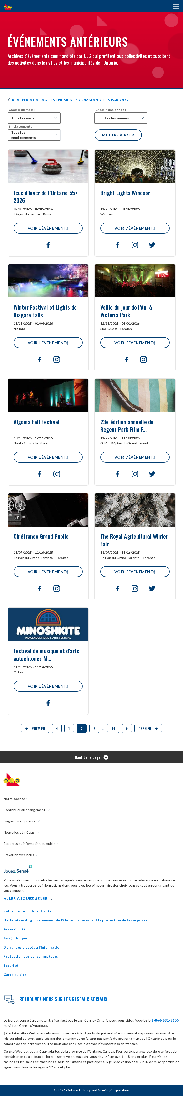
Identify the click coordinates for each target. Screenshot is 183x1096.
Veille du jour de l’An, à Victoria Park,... (126, 311)
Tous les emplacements (23, 135)
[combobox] (34, 118)
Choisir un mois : (22, 110)
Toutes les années (113, 118)
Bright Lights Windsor (125, 197)
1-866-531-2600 (164, 1020)
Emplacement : (20, 126)
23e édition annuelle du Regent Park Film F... (127, 426)
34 (113, 728)
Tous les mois (23, 118)
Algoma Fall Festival (37, 426)
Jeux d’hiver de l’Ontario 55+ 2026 (46, 197)
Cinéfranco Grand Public (41, 540)
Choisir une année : (110, 110)
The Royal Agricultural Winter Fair (134, 540)
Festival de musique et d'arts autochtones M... (46, 655)
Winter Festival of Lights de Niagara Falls (45, 311)
